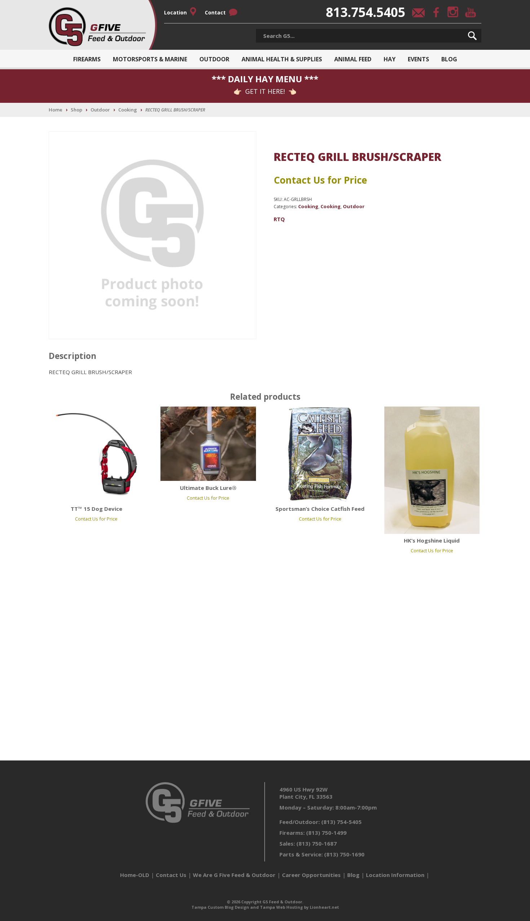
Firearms (87, 59)
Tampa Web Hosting (281, 907)
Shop (76, 109)
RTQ (279, 219)
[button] (472, 36)
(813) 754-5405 (341, 821)
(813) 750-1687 (316, 843)
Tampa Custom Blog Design (220, 907)
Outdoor (214, 59)
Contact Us (171, 874)
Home (55, 109)
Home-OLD (134, 874)
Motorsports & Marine (150, 59)
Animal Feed (352, 59)
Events (418, 59)
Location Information (395, 874)
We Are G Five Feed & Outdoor (234, 874)
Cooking (127, 109)
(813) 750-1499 (326, 832)
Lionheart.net (324, 907)
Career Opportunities (311, 874)
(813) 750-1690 (344, 854)
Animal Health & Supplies (282, 59)
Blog (449, 59)
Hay (390, 59)
